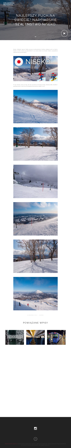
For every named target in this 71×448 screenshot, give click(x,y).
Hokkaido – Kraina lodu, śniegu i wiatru (14, 337)
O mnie (65, 3)
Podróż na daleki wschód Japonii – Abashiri (56, 337)
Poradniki (48, 3)
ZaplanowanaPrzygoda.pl (11, 443)
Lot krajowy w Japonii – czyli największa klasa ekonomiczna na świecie (35, 337)
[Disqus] (35, 366)
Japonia (41, 315)
